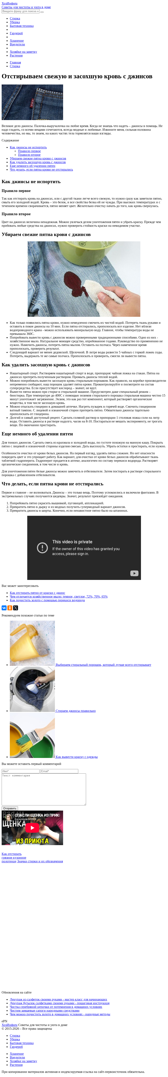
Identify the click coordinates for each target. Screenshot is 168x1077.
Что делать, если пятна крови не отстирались (41, 169)
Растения (16, 55)
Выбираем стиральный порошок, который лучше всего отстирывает (103, 664)
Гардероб (16, 33)
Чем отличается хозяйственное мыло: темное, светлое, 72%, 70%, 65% (59, 596)
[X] (15, 607)
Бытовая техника (22, 26)
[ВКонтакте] (4, 607)
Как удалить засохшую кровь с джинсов (38, 162)
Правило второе (29, 154)
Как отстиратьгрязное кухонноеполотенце (14, 857)
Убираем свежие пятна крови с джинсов (38, 158)
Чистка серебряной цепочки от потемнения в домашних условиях (56, 1007)
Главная (15, 62)
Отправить (9, 808)
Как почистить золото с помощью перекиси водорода (47, 600)
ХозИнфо (9, 1025)
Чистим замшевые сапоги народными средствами (44, 1010)
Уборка (15, 22)
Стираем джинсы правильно (76, 711)
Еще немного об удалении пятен (32, 166)
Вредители (17, 44)
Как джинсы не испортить (28, 147)
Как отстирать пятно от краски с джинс (37, 593)
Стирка (15, 18)
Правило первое (29, 151)
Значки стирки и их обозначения (40, 861)
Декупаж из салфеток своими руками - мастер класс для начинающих (58, 999)
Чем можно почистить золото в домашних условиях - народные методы (60, 1014)
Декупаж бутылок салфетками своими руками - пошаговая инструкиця (59, 1003)
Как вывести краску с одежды (77, 757)
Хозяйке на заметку (23, 51)
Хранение (17, 40)
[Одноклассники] (9, 607)
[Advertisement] (32, 925)
